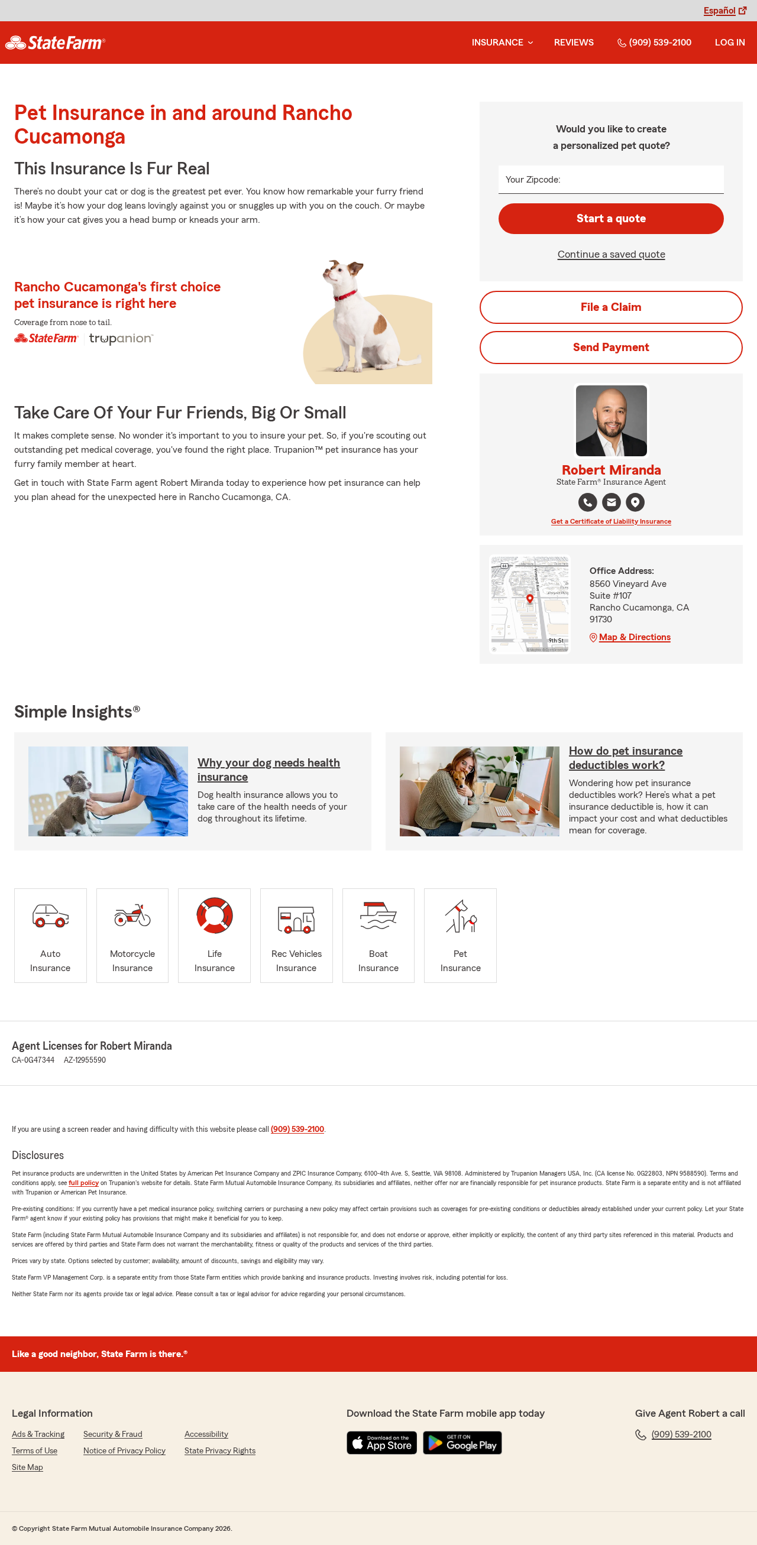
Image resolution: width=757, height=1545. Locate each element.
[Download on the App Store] (382, 1443)
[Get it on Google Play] (462, 1443)
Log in (730, 42)
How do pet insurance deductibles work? (625, 758)
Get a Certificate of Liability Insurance (611, 521)
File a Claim (611, 307)
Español (720, 10)
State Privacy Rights (220, 1451)
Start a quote (611, 219)
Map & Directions (635, 637)
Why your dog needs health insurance (269, 770)
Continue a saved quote (611, 254)
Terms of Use (34, 1451)
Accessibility (206, 1434)
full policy (84, 1182)
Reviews (574, 42)
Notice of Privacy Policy (124, 1451)
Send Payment (611, 347)
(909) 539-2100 (660, 42)
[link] (55, 42)
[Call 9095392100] (587, 502)
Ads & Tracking (38, 1434)
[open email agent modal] (611, 504)
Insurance (497, 42)
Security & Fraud (113, 1434)
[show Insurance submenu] (528, 42)
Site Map (27, 1467)
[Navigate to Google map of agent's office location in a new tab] (635, 502)
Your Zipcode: (533, 179)
